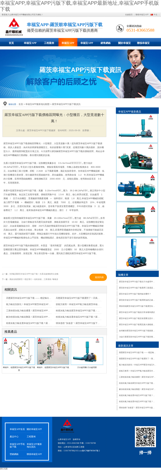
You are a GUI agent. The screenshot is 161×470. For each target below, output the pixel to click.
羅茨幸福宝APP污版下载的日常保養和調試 (137, 312)
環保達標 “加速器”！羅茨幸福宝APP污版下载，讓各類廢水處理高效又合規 (137, 408)
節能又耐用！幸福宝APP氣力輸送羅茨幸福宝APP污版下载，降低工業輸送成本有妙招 (137, 371)
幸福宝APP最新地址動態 (68, 44)
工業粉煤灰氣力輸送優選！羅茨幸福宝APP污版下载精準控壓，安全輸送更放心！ (137, 377)
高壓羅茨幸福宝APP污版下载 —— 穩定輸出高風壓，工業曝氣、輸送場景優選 (137, 352)
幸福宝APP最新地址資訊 (34, 445)
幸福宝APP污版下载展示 (30, 44)
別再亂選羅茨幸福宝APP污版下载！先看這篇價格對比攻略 (33, 274)
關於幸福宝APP (124, 44)
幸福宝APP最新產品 (129, 111)
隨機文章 (123, 274)
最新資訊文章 (125, 345)
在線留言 (129, 15)
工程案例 (49, 43)
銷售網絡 (106, 43)
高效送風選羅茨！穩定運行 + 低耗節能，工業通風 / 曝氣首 (33, 279)
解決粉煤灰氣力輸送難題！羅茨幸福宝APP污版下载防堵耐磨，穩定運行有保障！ (137, 389)
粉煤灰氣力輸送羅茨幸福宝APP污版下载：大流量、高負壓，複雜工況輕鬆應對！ (137, 383)
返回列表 (99, 277)
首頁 (11, 43)
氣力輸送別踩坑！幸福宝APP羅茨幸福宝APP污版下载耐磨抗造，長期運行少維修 (45, 304)
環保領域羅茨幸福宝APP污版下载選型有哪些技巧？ (137, 306)
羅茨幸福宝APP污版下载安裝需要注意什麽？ (137, 318)
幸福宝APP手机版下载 (86, 44)
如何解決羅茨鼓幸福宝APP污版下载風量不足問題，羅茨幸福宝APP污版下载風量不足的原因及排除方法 (137, 331)
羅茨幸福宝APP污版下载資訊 (66, 104)
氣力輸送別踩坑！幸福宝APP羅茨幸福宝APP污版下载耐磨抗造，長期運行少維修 (137, 365)
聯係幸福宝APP (142, 15)
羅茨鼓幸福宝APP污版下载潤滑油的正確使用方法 (137, 300)
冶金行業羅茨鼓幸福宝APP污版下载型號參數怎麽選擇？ (137, 337)
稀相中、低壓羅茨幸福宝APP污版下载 (53, 367)
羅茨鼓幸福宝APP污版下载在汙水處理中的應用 (137, 282)
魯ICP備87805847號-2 (91, 451)
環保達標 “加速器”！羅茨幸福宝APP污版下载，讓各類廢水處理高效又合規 (92, 323)
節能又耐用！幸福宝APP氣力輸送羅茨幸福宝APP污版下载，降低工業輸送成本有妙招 (97, 304)
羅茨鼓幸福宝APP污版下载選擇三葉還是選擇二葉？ (137, 288)
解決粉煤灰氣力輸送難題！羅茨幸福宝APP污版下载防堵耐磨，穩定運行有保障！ (45, 317)
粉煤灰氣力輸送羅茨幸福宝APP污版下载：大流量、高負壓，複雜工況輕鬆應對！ (95, 310)
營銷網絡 (14, 454)
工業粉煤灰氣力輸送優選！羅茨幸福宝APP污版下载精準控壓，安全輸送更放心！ (45, 310)
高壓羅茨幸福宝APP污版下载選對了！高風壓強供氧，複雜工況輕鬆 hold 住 (92, 298)
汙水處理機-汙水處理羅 (87, 367)
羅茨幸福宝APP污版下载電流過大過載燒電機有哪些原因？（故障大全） (137, 324)
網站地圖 (4, 469)
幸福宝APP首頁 (17, 429)
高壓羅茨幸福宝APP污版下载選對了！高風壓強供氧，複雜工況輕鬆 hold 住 (137, 359)
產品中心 (14, 436)
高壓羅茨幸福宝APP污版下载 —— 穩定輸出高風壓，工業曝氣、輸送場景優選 (44, 298)
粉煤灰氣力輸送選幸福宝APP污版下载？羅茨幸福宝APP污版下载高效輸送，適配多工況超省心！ (137, 395)
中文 (156, 15)
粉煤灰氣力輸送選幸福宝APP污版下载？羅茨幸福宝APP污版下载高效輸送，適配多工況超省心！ (137, 401)
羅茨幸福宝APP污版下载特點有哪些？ (135, 294)
